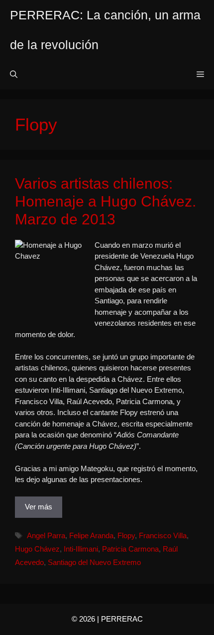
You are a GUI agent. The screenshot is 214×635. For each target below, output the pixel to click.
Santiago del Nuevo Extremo (94, 562)
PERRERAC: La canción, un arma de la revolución (105, 30)
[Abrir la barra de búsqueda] (13, 74)
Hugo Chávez (37, 549)
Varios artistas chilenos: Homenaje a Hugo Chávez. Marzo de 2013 (105, 201)
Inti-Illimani (81, 549)
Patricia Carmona (130, 549)
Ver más (38, 506)
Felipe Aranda (91, 535)
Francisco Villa (163, 535)
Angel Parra (46, 535)
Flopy (126, 535)
